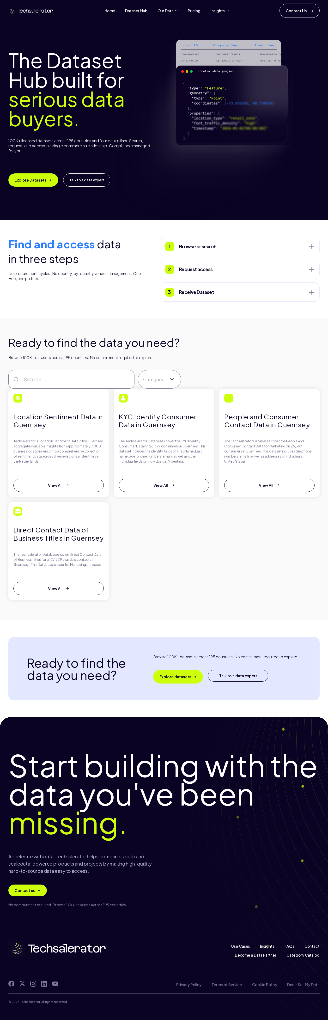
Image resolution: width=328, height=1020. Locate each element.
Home (109, 10)
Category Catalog (303, 955)
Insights (267, 946)
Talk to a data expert (86, 180)
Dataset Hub (136, 10)
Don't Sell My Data (303, 985)
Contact (312, 946)
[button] (168, 10)
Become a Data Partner (256, 955)
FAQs (289, 946)
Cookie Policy (264, 985)
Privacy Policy (188, 985)
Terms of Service (227, 985)
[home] (31, 11)
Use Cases (240, 946)
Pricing (194, 10)
